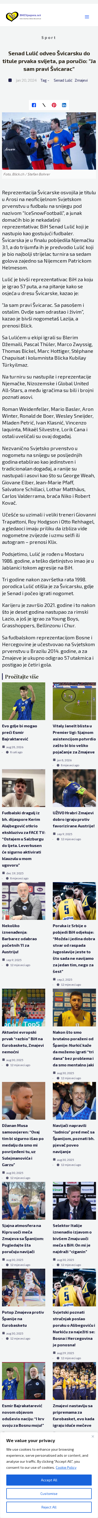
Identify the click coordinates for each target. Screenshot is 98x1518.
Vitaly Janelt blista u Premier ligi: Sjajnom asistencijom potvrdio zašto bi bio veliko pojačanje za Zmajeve (74, 738)
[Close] (93, 1436)
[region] (49, 1475)
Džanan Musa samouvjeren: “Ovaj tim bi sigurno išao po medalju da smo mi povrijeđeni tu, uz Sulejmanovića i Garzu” (23, 1145)
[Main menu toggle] (87, 17)
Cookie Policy (66, 1467)
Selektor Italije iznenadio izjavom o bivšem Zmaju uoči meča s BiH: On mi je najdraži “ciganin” (72, 1238)
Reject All (49, 1507)
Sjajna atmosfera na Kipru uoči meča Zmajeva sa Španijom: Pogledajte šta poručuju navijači (23, 1238)
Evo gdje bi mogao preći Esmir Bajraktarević (19, 732)
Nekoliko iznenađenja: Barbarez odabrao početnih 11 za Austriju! (19, 938)
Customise (49, 1493)
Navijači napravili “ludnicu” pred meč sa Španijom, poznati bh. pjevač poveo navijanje (73, 1138)
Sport (48, 37)
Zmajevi (81, 80)
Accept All (49, 1480)
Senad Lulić (63, 80)
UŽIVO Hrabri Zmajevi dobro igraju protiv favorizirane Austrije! (74, 819)
